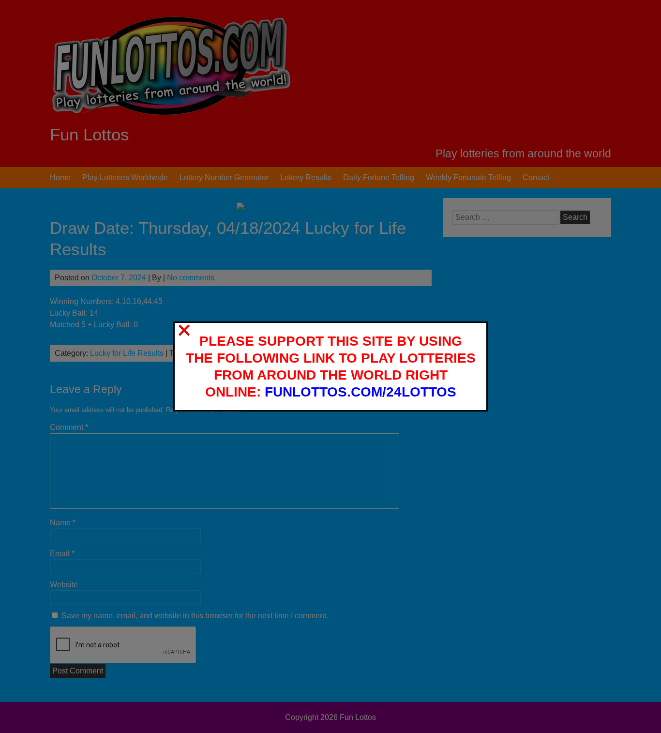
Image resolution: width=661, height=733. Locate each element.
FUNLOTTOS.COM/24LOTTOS (360, 391)
